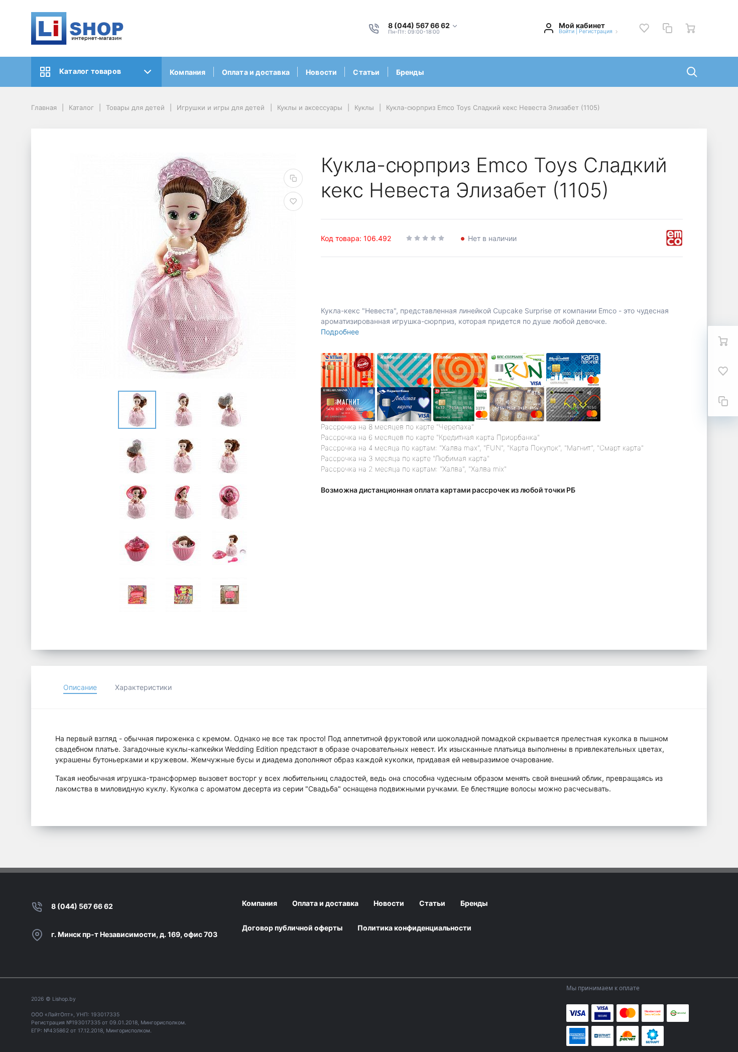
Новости (321, 72)
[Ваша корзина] (690, 28)
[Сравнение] (667, 28)
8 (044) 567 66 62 (82, 906)
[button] (423, 26)
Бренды (410, 72)
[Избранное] (644, 28)
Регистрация (595, 31)
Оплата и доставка (256, 72)
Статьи (366, 72)
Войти (566, 31)
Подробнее (340, 331)
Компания (188, 72)
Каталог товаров (90, 71)
